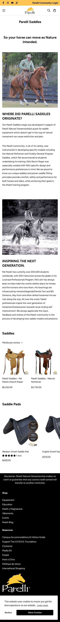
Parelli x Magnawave (12, 509)
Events (5, 518)
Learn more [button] (42, 605)
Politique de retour (11, 564)
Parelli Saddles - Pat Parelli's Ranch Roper (12, 380)
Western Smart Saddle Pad (15, 451)
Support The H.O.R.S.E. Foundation (19, 541)
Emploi (5, 555)
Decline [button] (8, 612)
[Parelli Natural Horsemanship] (30, 10)
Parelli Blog (7, 522)
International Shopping (13, 568)
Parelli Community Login (45, 2)
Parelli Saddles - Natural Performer (43, 380)
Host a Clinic (8, 559)
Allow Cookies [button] (35, 612)
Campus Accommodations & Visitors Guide (23, 537)
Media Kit (7, 550)
